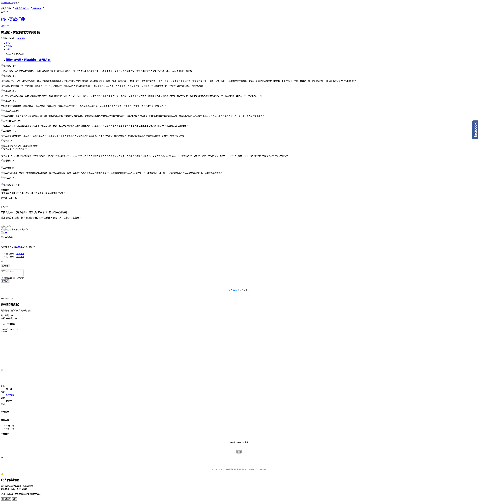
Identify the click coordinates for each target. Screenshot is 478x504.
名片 (8, 49)
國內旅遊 (20, 254)
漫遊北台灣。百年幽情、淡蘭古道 (28, 60)
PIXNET (220, 469)
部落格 (9, 46)
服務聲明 (262, 469)
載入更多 (5, 266)
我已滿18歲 (6, 499)
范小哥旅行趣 (13, 19)
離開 (14, 499)
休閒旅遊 (21, 38)
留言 (22, 247)
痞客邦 (17, 247)
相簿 (8, 43)
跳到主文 (5, 26)
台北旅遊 (20, 257)
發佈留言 (5, 281)
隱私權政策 (253, 469)
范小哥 (4, 232)
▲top (3, 261)
